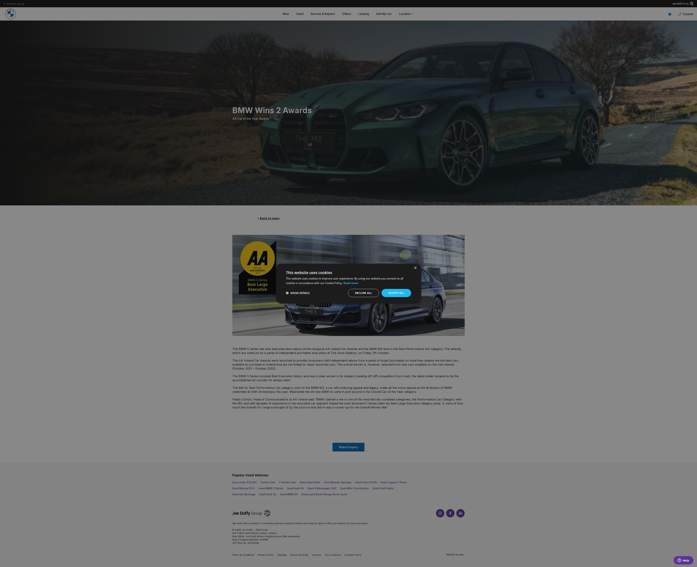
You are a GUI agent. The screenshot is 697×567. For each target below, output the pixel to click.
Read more (350, 283)
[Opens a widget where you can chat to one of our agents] (683, 560)
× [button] (415, 268)
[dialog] (348, 283)
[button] (298, 293)
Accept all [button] (396, 293)
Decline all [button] (363, 293)
